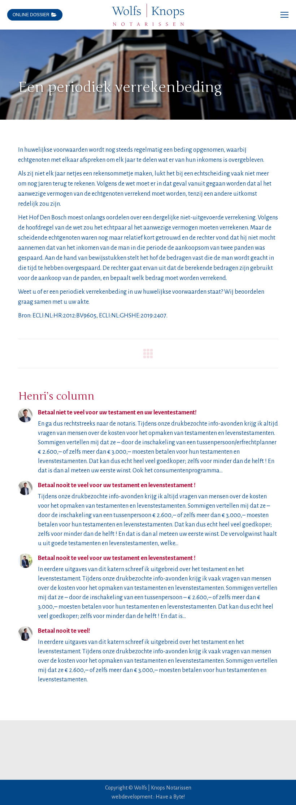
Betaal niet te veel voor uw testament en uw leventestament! (117, 412)
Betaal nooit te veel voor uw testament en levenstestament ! (117, 485)
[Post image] (25, 415)
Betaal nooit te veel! (64, 631)
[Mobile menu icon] (284, 14)
